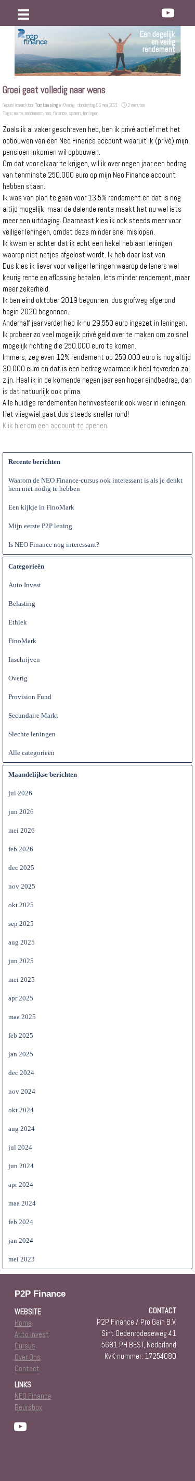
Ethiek (17, 622)
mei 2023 (21, 1259)
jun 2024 (21, 1166)
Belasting (21, 603)
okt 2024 (21, 1110)
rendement (34, 113)
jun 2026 (21, 812)
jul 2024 (20, 1147)
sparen (75, 113)
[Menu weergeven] (24, 14)
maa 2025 (22, 1017)
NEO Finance (33, 1396)
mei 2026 (21, 830)
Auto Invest (24, 585)
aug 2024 (21, 1128)
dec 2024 (21, 1073)
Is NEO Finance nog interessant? (53, 544)
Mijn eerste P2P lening (40, 526)
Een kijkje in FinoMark (41, 507)
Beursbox (28, 1407)
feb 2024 (20, 1222)
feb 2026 (20, 849)
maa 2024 (22, 1203)
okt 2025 (21, 905)
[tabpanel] (128, 42)
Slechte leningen (32, 734)
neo (48, 113)
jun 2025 (21, 961)
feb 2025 (20, 1035)
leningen (90, 113)
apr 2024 (20, 1184)
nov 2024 (21, 1091)
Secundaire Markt (33, 715)
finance (60, 113)
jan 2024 (20, 1240)
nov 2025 (21, 886)
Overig (18, 678)
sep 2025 (21, 923)
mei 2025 (21, 979)
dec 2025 (21, 868)
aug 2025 (21, 942)
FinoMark (22, 641)
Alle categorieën (31, 753)
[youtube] (168, 13)
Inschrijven (24, 659)
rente (18, 113)
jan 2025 (20, 1054)
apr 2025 (20, 998)
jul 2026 (20, 793)
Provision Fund (29, 697)
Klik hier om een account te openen (55, 425)
